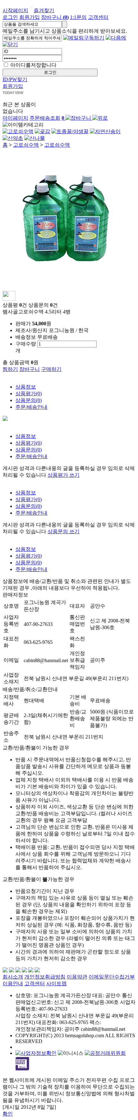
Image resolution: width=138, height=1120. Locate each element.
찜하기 (10, 369)
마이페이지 (15, 118)
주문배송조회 (45, 118)
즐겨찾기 (44, 10)
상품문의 (28, 400)
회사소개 (13, 976)
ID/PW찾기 (15, 79)
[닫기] (10, 44)
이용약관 (77, 976)
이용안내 (13, 983)
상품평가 (28, 393)
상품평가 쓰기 (63, 475)
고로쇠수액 (26, 145)
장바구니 (55, 17)
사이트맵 (56, 983)
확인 (8, 1113)
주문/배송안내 (31, 407)
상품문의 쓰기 (63, 531)
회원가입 (29, 17)
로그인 (10, 17)
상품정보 (25, 386)
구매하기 (51, 369)
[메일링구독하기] (83, 37)
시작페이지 (15, 10)
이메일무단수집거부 (112, 976)
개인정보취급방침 (44, 976)
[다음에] (116, 37)
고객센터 (98, 17)
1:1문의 (78, 17)
